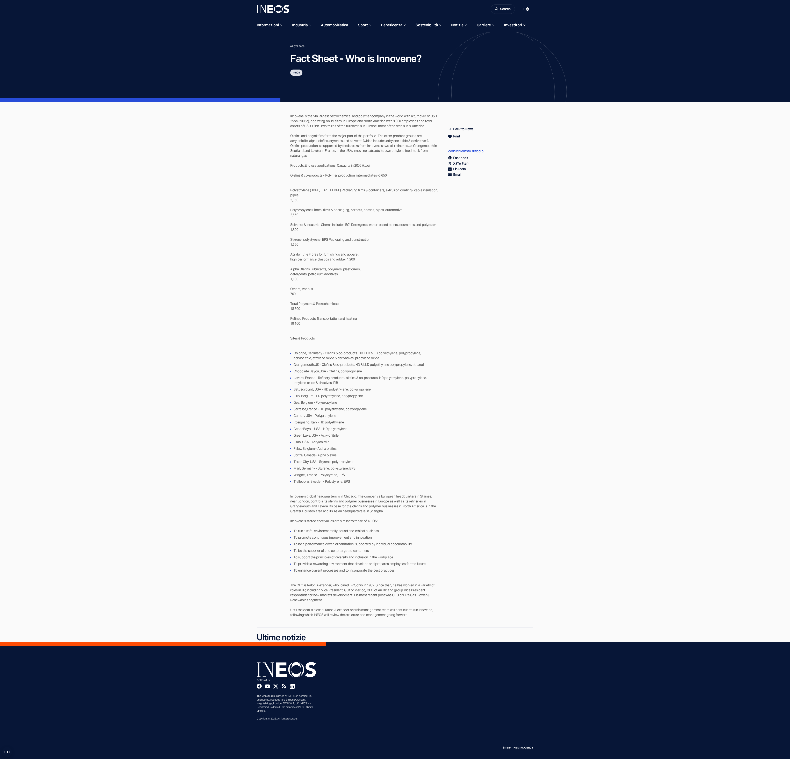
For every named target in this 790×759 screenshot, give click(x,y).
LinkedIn (459, 169)
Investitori (513, 25)
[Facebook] (259, 686)
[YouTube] (267, 686)
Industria (300, 25)
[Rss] (283, 686)
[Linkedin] (292, 686)
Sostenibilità (427, 25)
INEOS (296, 72)
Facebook (460, 158)
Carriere (484, 25)
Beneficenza (391, 25)
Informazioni (268, 25)
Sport (363, 25)
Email (457, 175)
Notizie (457, 25)
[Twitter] (275, 686)
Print (456, 136)
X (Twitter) (460, 163)
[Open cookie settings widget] (7, 752)
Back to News (463, 129)
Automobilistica (334, 25)
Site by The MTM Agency (518, 747)
